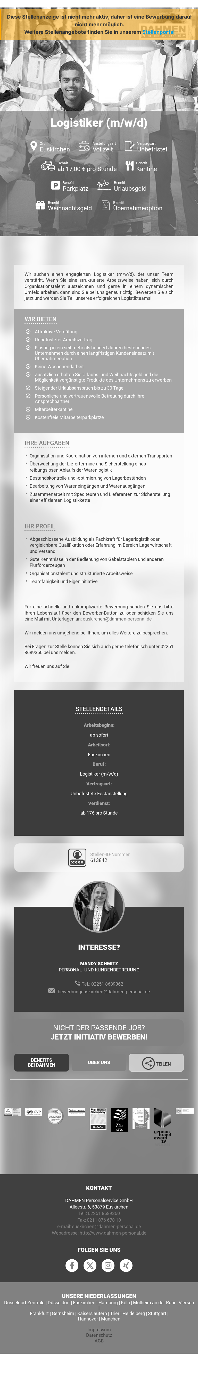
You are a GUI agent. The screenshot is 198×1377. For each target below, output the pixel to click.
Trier (114, 1313)
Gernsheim (63, 1313)
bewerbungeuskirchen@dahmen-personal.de (104, 991)
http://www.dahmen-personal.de (113, 1233)
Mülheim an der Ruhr (154, 1302)
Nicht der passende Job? (99, 1032)
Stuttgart (157, 1313)
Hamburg (108, 1302)
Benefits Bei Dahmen (41, 1062)
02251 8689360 (104, 1213)
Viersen (186, 1302)
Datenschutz (99, 1335)
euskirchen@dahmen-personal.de (117, 619)
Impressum (99, 1329)
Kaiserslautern (92, 1313)
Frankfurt (39, 1313)
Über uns (99, 1062)
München (110, 1319)
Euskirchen (84, 1302)
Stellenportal (158, 32)
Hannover (88, 1319)
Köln (125, 1302)
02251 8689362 (107, 984)
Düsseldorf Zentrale (24, 1302)
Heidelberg (133, 1313)
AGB (99, 1340)
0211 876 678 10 (104, 1220)
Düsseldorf (59, 1302)
